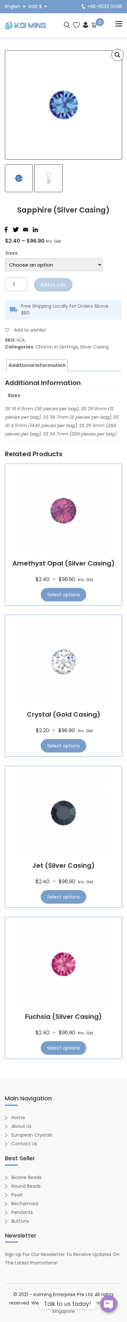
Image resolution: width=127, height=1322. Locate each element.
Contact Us (24, 1143)
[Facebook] (5, 229)
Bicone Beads (26, 1177)
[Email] (25, 229)
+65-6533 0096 (104, 6)
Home (18, 1117)
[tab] (37, 365)
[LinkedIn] (34, 229)
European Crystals (31, 1135)
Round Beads (26, 1186)
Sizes (11, 253)
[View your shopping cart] (94, 24)
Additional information (37, 365)
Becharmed (24, 1203)
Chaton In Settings (56, 347)
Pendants (22, 1212)
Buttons (20, 1221)
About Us (21, 1126)
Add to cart (53, 284)
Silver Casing (94, 347)
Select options (63, 594)
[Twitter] (15, 229)
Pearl (16, 1195)
